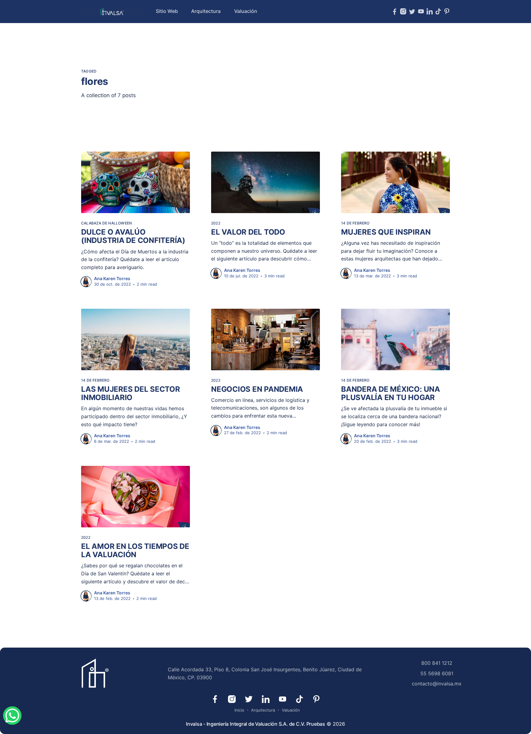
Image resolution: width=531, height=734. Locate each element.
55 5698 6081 (436, 673)
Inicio (239, 710)
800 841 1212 (436, 663)
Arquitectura (206, 11)
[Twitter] (412, 11)
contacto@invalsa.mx (437, 683)
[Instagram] (403, 11)
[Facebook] (394, 11)
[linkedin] (430, 11)
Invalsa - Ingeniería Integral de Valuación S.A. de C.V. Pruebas (255, 724)
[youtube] (421, 11)
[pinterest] (447, 11)
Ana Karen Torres (112, 278)
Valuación (245, 11)
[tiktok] (438, 11)
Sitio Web (167, 11)
